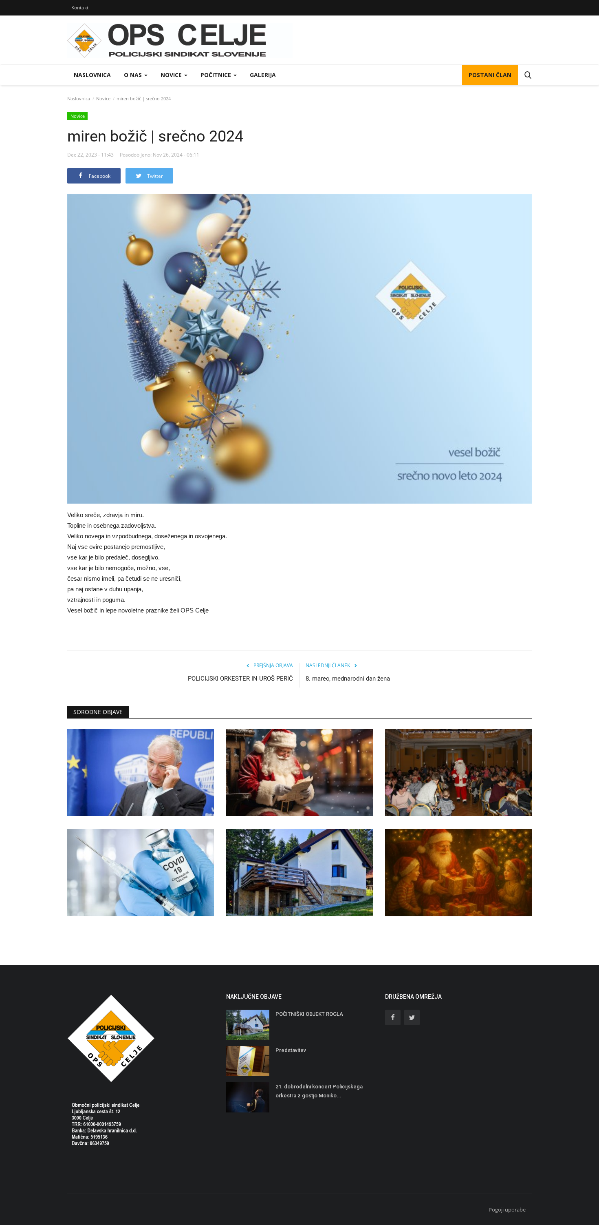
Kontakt (79, 7)
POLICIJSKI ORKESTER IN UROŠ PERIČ (240, 678)
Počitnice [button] (216, 75)
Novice (103, 98)
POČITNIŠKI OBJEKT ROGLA (309, 1014)
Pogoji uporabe (507, 1209)
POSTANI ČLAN (490, 75)
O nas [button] (133, 75)
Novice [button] (172, 75)
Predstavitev (290, 1050)
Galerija (263, 75)
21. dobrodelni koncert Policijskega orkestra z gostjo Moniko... (319, 1091)
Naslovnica (92, 75)
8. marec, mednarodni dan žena (348, 678)
